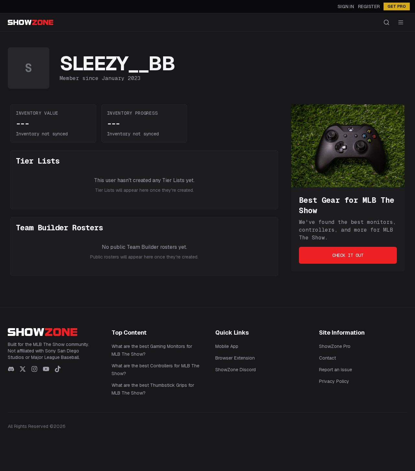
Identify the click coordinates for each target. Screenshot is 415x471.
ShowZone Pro (334, 346)
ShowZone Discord (235, 370)
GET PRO (396, 6)
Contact (327, 358)
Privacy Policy (334, 381)
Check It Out (347, 255)
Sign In (346, 6)
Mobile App (226, 346)
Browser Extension (235, 358)
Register (369, 6)
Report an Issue (335, 370)
